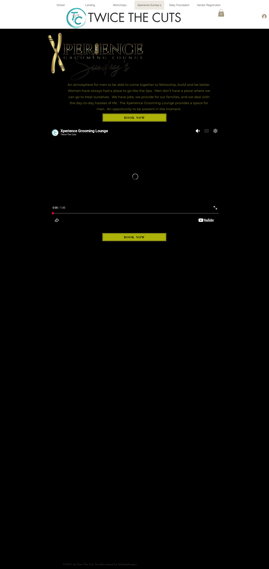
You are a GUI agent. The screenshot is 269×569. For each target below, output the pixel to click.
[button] (221, 13)
